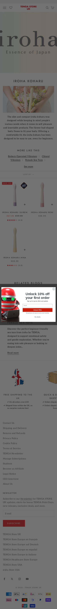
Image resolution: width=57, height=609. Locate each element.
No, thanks (37, 317)
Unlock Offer (37, 310)
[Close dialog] (54, 289)
